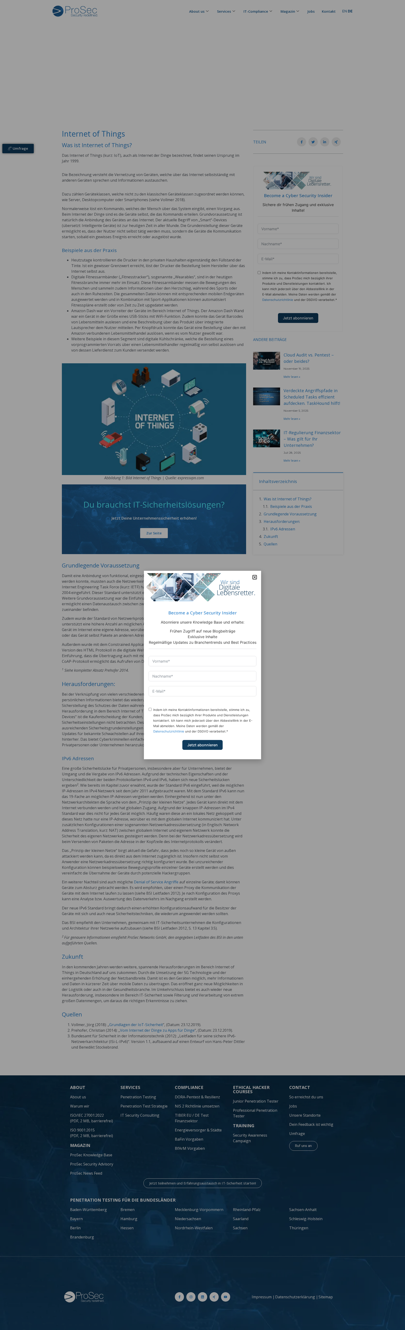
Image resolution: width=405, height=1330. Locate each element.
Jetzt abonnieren (202, 745)
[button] (254, 577)
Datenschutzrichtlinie (168, 731)
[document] (202, 665)
